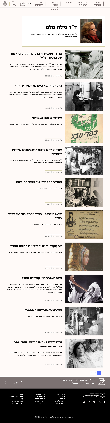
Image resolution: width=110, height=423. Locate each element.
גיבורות (68, 2)
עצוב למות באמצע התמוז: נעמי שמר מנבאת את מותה (38, 344)
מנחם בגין (39, 394)
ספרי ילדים (39, 399)
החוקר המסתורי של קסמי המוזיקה (39, 182)
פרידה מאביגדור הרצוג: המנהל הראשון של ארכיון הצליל (36, 56)
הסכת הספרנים (39, 3)
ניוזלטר (28, 4)
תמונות (20, 394)
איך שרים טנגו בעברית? (47, 118)
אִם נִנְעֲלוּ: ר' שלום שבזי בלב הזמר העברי (36, 246)
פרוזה (41, 403)
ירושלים (40, 397)
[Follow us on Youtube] (84, 402)
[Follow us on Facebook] (104, 402)
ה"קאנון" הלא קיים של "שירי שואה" (38, 86)
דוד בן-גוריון (58, 403)
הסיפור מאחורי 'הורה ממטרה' (43, 310)
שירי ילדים (39, 401)
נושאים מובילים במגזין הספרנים (17, 402)
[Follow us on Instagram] (94, 402)
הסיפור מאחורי (97, 3)
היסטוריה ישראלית (83, 3)
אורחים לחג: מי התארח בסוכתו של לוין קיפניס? (37, 152)
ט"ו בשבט (59, 394)
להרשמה (17, 382)
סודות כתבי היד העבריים (54, 3)
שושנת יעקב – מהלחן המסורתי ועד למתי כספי (35, 216)
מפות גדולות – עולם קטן (16, 398)
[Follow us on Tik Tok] (89, 402)
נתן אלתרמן (59, 401)
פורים (61, 397)
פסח (61, 399)
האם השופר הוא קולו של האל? (42, 278)
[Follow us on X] (100, 402)
